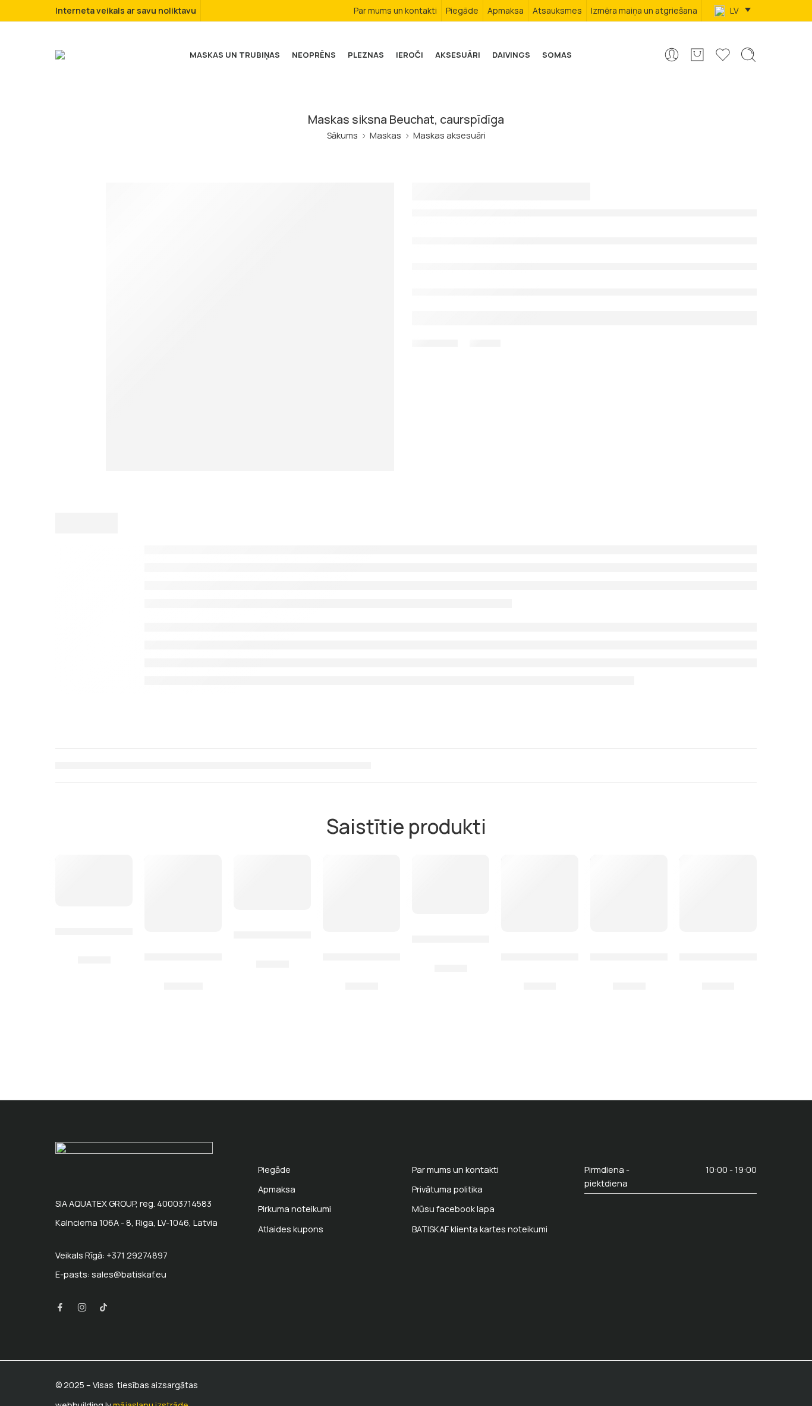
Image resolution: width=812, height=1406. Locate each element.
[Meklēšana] (748, 54)
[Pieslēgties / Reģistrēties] (671, 54)
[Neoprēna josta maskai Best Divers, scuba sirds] (272, 882)
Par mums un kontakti (395, 10)
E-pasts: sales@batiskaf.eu (110, 1274)
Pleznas (366, 54)
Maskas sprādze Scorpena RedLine (450, 931)
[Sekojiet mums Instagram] (82, 1307)
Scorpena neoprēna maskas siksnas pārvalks (539, 949)
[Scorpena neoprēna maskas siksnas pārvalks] (539, 893)
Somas (557, 54)
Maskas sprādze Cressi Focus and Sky (629, 949)
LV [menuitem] (733, 10)
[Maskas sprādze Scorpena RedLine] (450, 884)
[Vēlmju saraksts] (115, 871)
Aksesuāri (457, 54)
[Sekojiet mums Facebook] (60, 1307)
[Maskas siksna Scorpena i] (361, 893)
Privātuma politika (447, 1189)
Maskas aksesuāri (449, 135)
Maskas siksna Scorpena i (361, 949)
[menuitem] (732, 11)
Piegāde (462, 10)
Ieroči (409, 54)
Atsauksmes (557, 10)
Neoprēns (314, 54)
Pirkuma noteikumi (294, 1208)
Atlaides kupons (290, 1229)
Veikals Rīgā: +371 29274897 (111, 1255)
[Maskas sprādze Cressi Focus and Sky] (629, 893)
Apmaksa (505, 10)
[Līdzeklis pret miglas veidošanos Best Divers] (94, 880)
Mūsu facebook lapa (453, 1208)
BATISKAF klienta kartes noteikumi (479, 1229)
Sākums (342, 135)
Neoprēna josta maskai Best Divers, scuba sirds (272, 927)
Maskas (385, 135)
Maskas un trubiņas (235, 54)
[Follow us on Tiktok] (103, 1307)
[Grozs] (697, 54)
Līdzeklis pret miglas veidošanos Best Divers (94, 923)
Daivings (511, 54)
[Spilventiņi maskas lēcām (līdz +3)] (183, 893)
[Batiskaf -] (76, 54)
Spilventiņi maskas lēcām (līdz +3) (183, 949)
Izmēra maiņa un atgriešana (644, 10)
